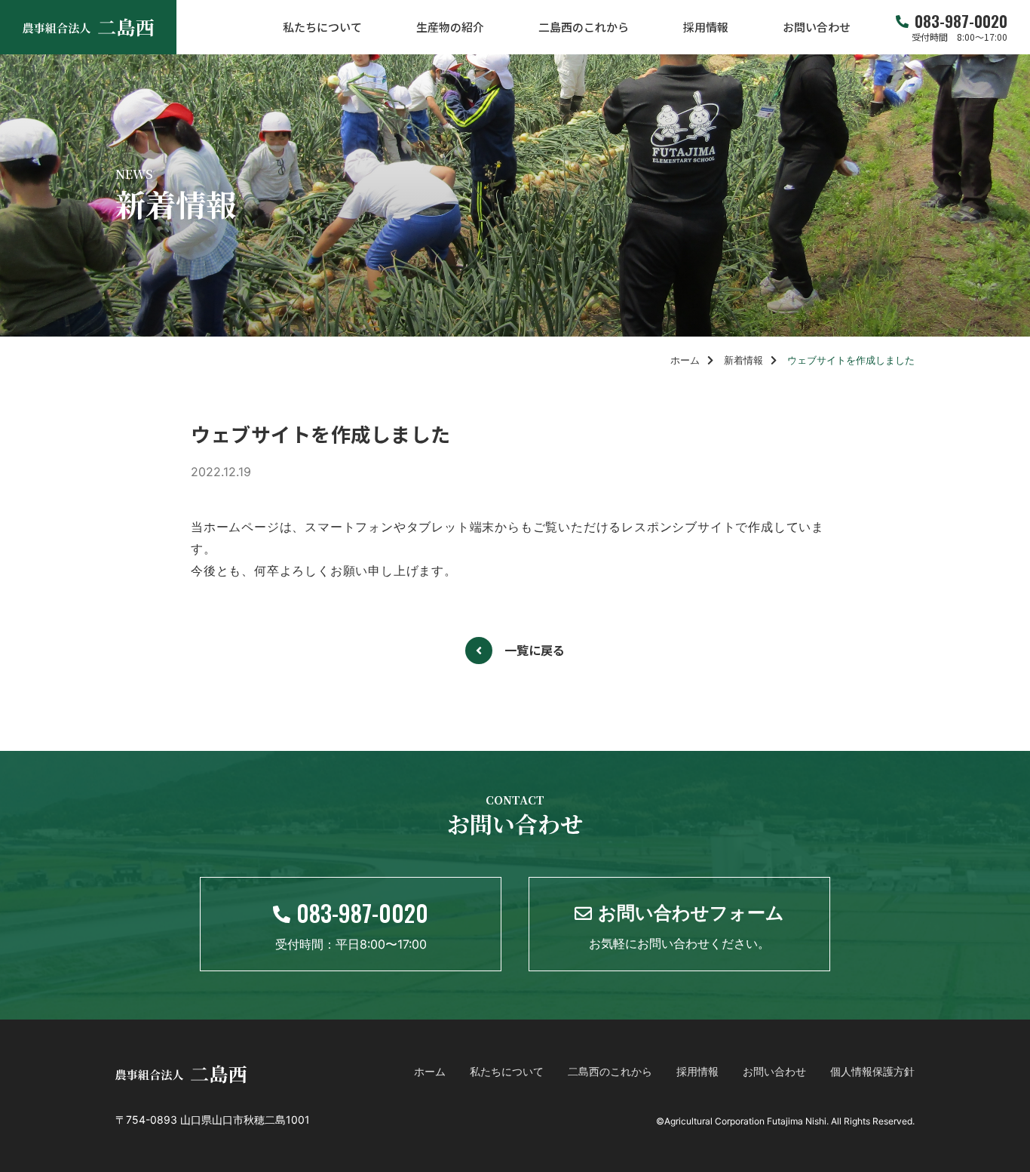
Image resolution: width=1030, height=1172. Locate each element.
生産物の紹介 (450, 27)
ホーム (685, 360)
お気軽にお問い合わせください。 (686, 926)
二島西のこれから (583, 27)
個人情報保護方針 (872, 1071)
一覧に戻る (534, 650)
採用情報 (705, 27)
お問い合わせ (817, 27)
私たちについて (322, 27)
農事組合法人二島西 (88, 27)
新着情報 (743, 360)
